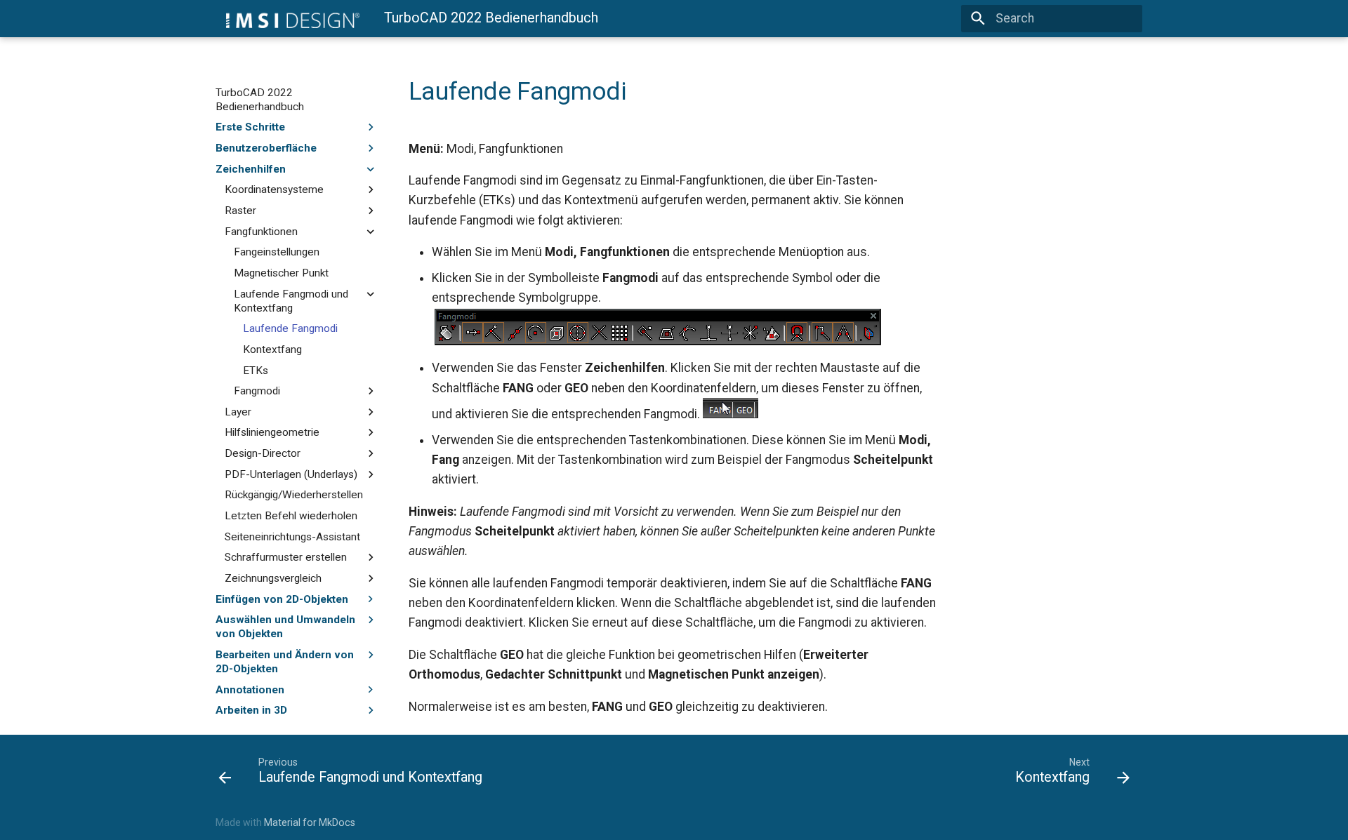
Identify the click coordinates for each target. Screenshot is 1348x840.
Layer (238, 412)
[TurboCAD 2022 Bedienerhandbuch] (287, 18)
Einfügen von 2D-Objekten (282, 599)
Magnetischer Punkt (281, 273)
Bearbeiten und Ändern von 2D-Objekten (285, 661)
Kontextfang (272, 349)
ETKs (255, 370)
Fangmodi (257, 391)
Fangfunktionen (261, 231)
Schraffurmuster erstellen (286, 557)
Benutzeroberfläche (266, 148)
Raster (240, 210)
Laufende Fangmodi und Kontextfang (291, 301)
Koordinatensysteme (274, 189)
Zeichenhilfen (251, 169)
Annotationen (250, 690)
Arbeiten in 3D (251, 710)
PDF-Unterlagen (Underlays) (291, 474)
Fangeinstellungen (276, 252)
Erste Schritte (250, 127)
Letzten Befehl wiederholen (291, 515)
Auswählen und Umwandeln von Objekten (285, 626)
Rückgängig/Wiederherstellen (294, 494)
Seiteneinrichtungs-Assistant (292, 537)
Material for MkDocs (309, 822)
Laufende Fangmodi (290, 328)
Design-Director (262, 453)
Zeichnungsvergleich (273, 578)
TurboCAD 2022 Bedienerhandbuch (260, 99)
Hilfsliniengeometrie (272, 432)
